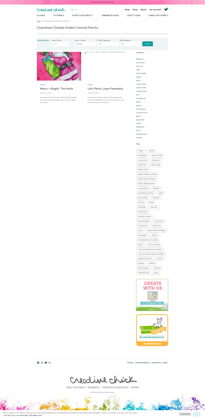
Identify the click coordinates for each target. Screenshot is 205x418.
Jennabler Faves (110, 15)
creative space (141, 91)
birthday (140, 151)
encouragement (143, 188)
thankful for (140, 127)
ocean (140, 231)
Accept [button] (196, 414)
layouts (139, 105)
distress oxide (155, 165)
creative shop (141, 88)
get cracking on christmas (146, 193)
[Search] (72, 9)
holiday (151, 202)
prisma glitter (142, 235)
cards (42, 85)
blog (135, 9)
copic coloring (142, 160)
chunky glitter (142, 155)
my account (155, 9)
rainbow (154, 235)
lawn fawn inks (142, 226)
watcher (139, 138)
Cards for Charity (158, 15)
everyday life (141, 98)
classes (138, 77)
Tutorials (58, 15)
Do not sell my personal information (23, 415)
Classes (41, 15)
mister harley (141, 109)
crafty (138, 80)
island (138, 102)
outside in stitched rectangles (156, 231)
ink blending (142, 207)
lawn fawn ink (158, 221)
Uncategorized (141, 134)
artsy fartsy (140, 63)
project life (140, 120)
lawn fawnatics (143, 212)
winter (156, 273)
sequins (140, 245)
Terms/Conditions (142, 362)
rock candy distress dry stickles (148, 240)
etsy (137, 95)
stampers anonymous (145, 259)
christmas (152, 151)
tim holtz (152, 263)
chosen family (141, 73)
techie (138, 123)
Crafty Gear (133, 15)
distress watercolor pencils (146, 179)
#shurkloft (140, 59)
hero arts (141, 202)
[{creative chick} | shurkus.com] (51, 9)
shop (127, 9)
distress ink (155, 160)
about (143, 9)
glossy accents (143, 198)
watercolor (157, 268)
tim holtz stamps (143, 268)
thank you (141, 263)
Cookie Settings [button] (185, 414)
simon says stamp (154, 245)
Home (39, 21)
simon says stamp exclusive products (150, 249)
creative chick (141, 84)
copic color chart (157, 155)
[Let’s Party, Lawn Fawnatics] (106, 66)
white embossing (143, 273)
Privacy (130, 362)
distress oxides (143, 170)
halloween (156, 198)
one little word (141, 113)
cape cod (139, 66)
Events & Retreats (82, 15)
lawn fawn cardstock (144, 216)
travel (138, 130)
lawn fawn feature (143, 221)
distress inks (142, 165)
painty (138, 116)
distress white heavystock (146, 184)
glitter (161, 193)
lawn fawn (154, 207)
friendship (156, 188)
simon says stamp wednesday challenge (151, 254)
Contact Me (156, 362)
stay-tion (160, 259)
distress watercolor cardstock (147, 174)
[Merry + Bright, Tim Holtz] (59, 66)
